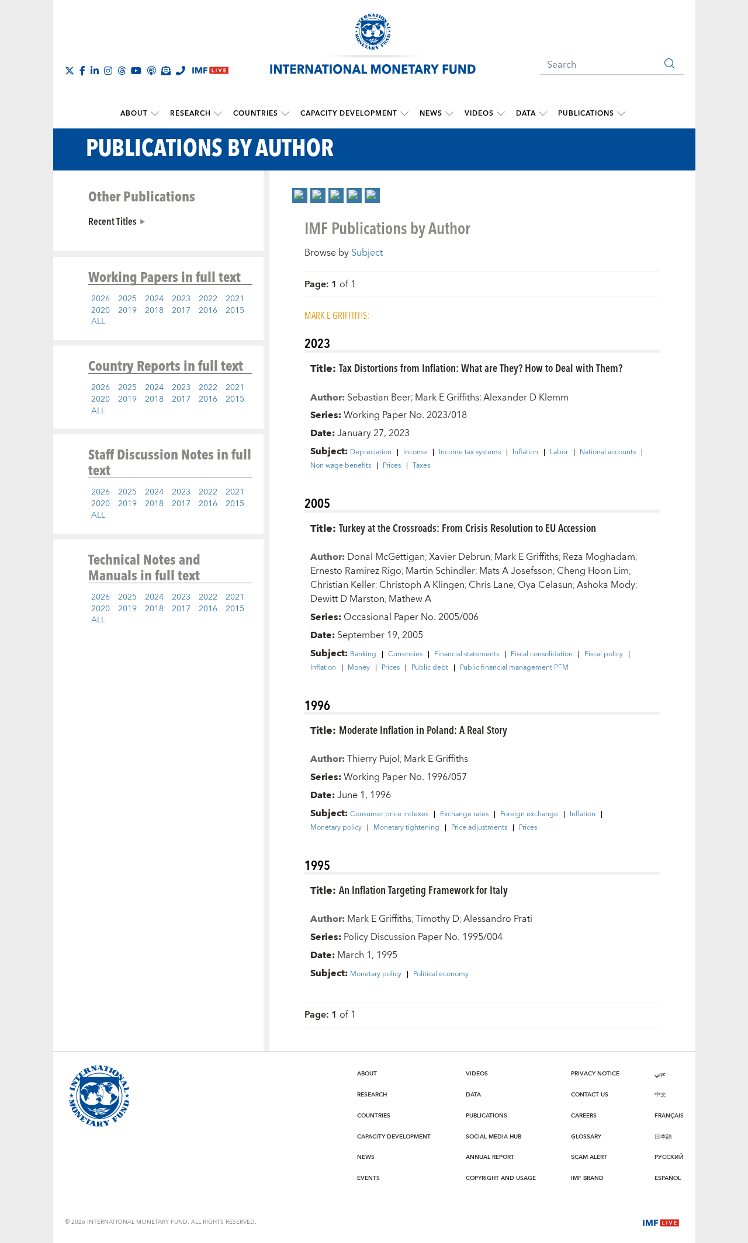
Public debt (429, 667)
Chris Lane (491, 585)
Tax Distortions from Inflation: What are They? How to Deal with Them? (480, 367)
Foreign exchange (529, 814)
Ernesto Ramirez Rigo (355, 571)
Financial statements (466, 654)
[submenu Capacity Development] (404, 113)
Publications (586, 113)
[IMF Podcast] (151, 70)
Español (667, 1178)
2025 (127, 299)
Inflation (525, 452)
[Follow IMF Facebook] (82, 70)
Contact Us (589, 1094)
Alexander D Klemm (526, 397)
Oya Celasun (545, 585)
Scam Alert (589, 1157)
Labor (559, 452)
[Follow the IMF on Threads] (121, 70)
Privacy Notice (595, 1073)
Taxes (421, 465)
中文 (660, 1094)
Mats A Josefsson (516, 571)
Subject (367, 253)
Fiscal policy (603, 654)
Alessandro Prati (497, 919)
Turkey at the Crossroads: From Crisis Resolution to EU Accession (467, 527)
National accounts (608, 452)
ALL (98, 322)
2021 (235, 299)
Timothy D (437, 919)
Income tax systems (470, 452)
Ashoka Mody (606, 585)
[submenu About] (155, 113)
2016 (208, 311)
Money (359, 667)
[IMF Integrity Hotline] (180, 70)
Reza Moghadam (599, 557)
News (431, 113)
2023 (181, 299)
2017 (181, 311)
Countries (255, 113)
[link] (299, 195)
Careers (584, 1115)
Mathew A (410, 599)
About (134, 113)
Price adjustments (479, 827)
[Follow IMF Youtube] (136, 70)
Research (190, 113)
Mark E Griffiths (447, 397)
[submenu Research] (218, 113)
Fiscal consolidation (542, 654)
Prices (392, 465)
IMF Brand (587, 1178)
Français (669, 1115)
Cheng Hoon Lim (593, 571)
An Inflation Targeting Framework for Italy (423, 889)
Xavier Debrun (459, 557)
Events (368, 1178)
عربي (660, 1073)
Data (526, 113)
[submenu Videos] (501, 113)
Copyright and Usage (501, 1178)
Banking (363, 654)
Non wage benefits (340, 465)
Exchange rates (464, 814)
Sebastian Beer (379, 397)
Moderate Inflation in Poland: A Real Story (423, 729)
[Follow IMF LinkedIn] (95, 70)
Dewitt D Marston (347, 599)
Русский (669, 1157)
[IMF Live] (661, 1221)
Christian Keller (342, 585)
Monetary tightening (406, 827)
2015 (235, 311)
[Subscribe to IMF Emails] (166, 70)
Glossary (586, 1136)
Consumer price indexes (389, 814)
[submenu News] (449, 113)
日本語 (663, 1136)
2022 (208, 299)
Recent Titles (112, 220)
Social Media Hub (493, 1136)
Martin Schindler (440, 571)
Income (415, 452)
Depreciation (371, 452)
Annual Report (490, 1157)
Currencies (405, 654)
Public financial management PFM (514, 667)
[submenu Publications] (621, 113)
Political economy (441, 974)
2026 (100, 299)
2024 (154, 299)
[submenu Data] (543, 113)
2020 (100, 311)
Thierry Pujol (373, 759)
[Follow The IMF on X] (69, 70)
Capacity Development (348, 113)
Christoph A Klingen (422, 585)
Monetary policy (336, 827)
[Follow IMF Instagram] (108, 70)
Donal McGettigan (386, 557)
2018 (154, 311)
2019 (127, 311)
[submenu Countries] (285, 113)
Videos (479, 113)
